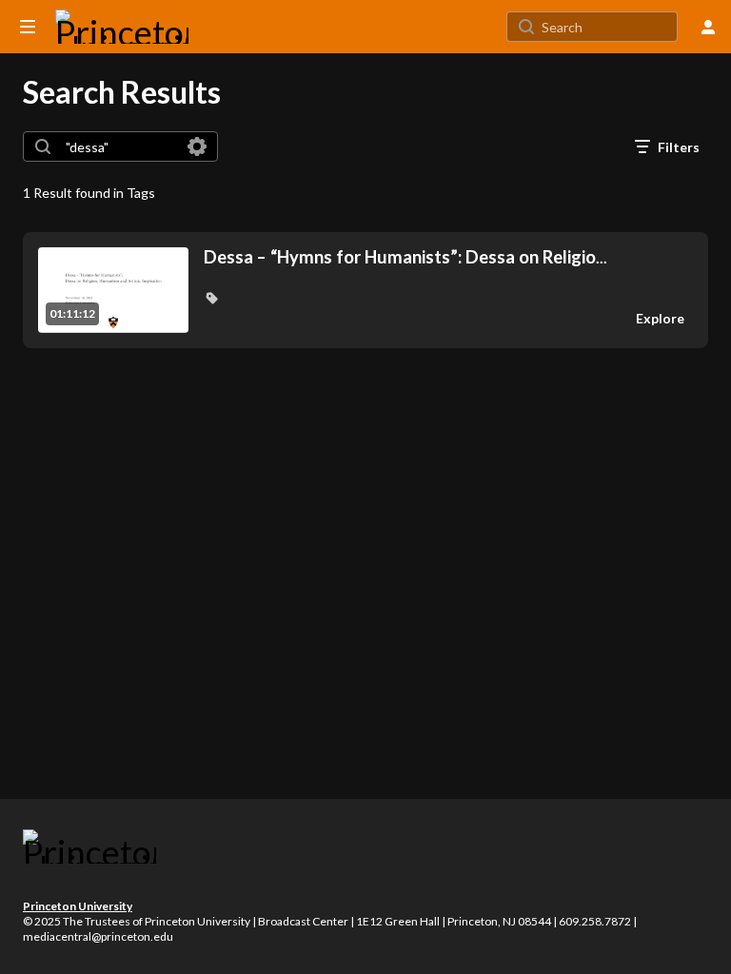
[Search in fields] (197, 146)
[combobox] (119, 146)
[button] (211, 297)
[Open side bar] (28, 26)
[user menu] (708, 26)
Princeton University (77, 906)
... (405, 257)
